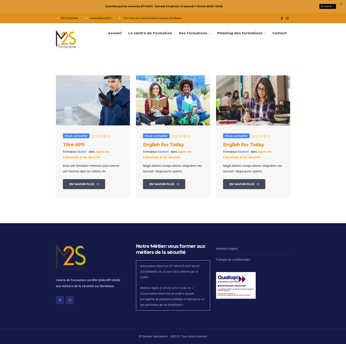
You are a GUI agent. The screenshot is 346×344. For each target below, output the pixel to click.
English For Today (163, 144)
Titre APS (73, 144)
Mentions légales (227, 248)
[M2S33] (66, 39)
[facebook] (60, 300)
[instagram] (70, 300)
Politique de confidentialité (233, 259)
